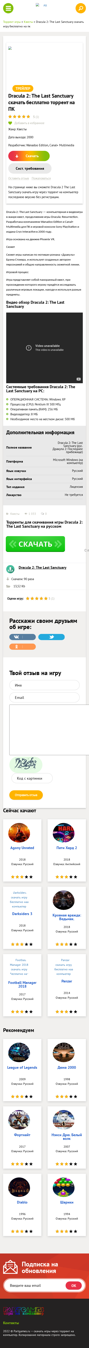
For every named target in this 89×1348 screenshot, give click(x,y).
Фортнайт (22, 1135)
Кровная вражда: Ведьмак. (67, 917)
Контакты (11, 1322)
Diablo (22, 1202)
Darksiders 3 (22, 914)
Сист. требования (30, 168)
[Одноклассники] (22, 647)
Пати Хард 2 (67, 848)
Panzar (66, 981)
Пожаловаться (41, 178)
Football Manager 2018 (22, 985)
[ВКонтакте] (22, 637)
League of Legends (22, 1068)
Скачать (32, 155)
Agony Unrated (22, 848)
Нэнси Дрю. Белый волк (67, 1137)
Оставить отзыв (18, 178)
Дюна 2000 (67, 1068)
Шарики (66, 1202)
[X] (51, 637)
